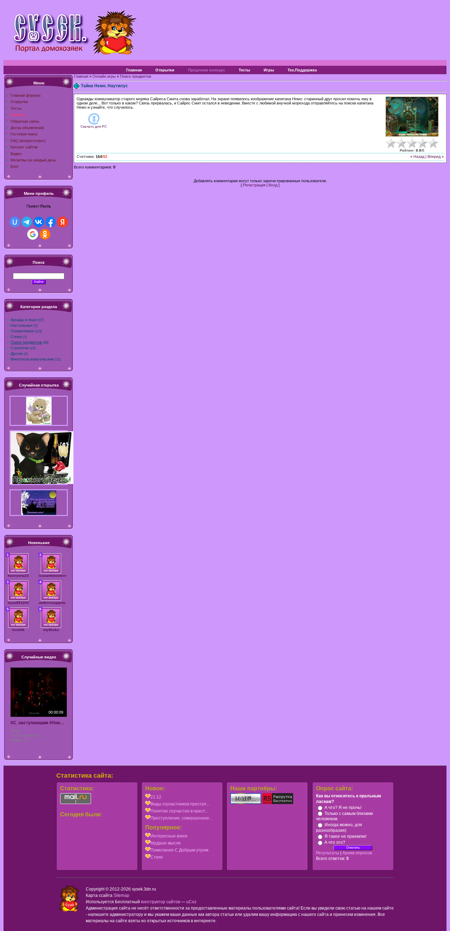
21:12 (155, 797)
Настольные (22, 325)
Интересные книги (168, 836)
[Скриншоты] (412, 116)
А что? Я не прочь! (342, 807)
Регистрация (254, 185)
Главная (134, 70)
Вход (273, 185)
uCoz (191, 901)
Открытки (164, 70)
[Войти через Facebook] (50, 222)
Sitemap (121, 895)
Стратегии (20, 348)
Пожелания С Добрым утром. (179, 850)
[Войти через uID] (14, 222)
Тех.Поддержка (302, 70)
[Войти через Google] (32, 234)
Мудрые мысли (165, 843)
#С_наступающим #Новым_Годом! (39, 722)
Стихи (156, 857)
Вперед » (436, 156)
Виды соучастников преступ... (180, 804)
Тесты (244, 70)
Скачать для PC (94, 126)
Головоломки (22, 331)
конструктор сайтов (160, 901)
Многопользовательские (32, 359)
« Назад (417, 156)
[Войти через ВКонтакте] (38, 222)
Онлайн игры (104, 76)
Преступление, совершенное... (181, 818)
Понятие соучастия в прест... (179, 811)
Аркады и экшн (24, 320)
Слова (16, 336)
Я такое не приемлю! (345, 836)
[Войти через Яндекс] (62, 222)
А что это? (334, 842)
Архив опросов (357, 852)
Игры (269, 70)
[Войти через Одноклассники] (45, 234)
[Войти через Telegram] (26, 222)
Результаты (327, 852)
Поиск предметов (26, 342)
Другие (17, 353)
